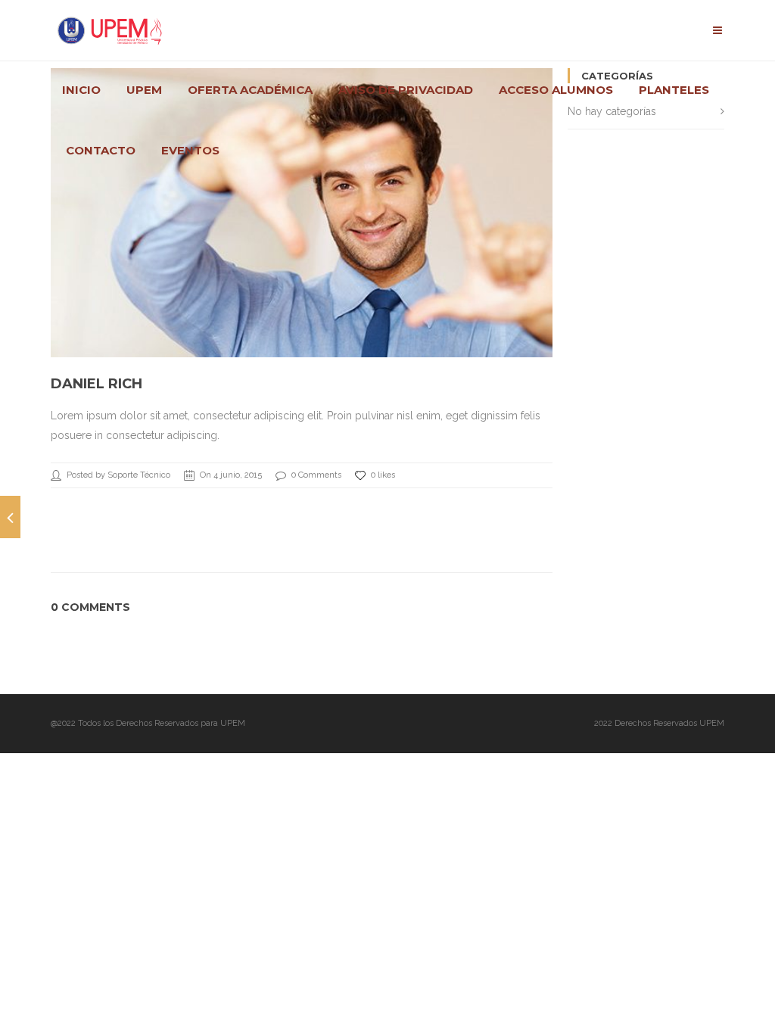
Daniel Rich (96, 383)
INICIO (81, 90)
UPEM (144, 90)
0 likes (383, 475)
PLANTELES (674, 90)
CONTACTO (100, 150)
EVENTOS (190, 150)
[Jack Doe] (10, 517)
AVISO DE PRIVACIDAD (405, 90)
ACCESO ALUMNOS (556, 90)
